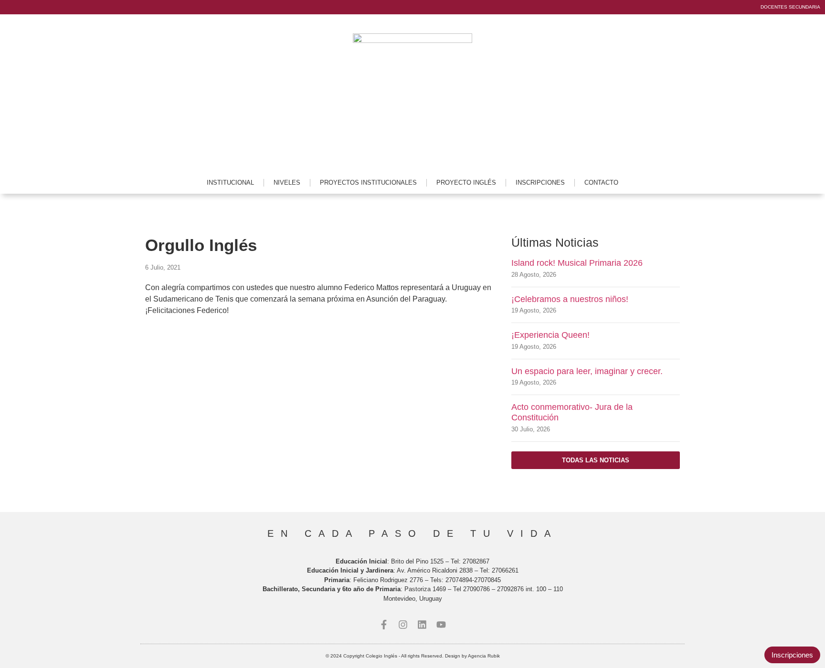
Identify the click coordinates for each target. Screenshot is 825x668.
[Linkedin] (422, 624)
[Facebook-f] (384, 624)
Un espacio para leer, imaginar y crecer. (587, 371)
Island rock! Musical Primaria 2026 (577, 263)
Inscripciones (540, 182)
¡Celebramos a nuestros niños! (569, 299)
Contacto (601, 182)
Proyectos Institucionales (368, 182)
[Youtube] (441, 624)
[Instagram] (403, 624)
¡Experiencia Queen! (550, 335)
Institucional (230, 182)
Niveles (287, 182)
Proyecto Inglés (466, 182)
